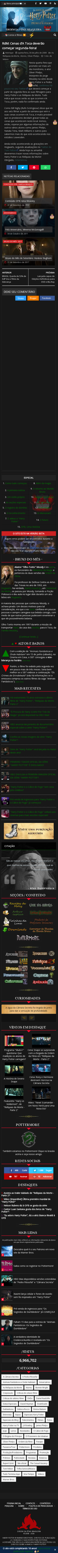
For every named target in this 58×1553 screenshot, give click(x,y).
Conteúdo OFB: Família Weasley (18, 184)
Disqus (21, 298)
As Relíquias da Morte (12, 1387)
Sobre (21, 1506)
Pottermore (24, 1447)
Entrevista (7, 1414)
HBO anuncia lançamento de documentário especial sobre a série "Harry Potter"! (32, 726)
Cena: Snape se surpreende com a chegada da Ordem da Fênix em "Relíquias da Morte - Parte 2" (41, 1054)
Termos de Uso (30, 1508)
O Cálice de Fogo (40, 1431)
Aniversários (10, 213)
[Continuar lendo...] (28, 636)
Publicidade (19, 1458)
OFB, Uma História (30, 526)
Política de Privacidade (41, 1506)
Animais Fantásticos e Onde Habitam (19, 1382)
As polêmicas (44, 502)
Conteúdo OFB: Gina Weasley (20, 200)
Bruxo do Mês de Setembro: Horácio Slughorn (28, 258)
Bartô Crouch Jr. (33, 588)
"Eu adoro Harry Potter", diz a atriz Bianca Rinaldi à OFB (28, 1216)
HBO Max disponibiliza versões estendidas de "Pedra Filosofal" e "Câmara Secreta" (35, 1281)
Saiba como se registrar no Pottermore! (34, 1265)
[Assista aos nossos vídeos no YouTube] (45, 3)
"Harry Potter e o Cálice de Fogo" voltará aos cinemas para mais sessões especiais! (33, 813)
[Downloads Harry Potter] (14, 930)
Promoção (44, 1452)
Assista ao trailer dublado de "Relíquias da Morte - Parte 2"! (27, 1194)
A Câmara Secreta (11, 1376)
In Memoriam (44, 513)
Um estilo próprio (16, 497)
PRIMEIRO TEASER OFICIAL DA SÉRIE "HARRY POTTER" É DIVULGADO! (29, 763)
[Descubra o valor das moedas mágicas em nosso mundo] (42, 930)
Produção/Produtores (12, 1452)
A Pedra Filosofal (29, 1376)
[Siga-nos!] (40, 3)
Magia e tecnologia (44, 497)
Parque (39, 1441)
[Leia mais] (26, 660)
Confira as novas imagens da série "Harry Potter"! (31, 738)
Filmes (40, 1420)
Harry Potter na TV (11, 1425)
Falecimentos (28, 1420)
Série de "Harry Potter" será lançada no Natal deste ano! (33, 751)
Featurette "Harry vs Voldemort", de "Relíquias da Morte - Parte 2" (14, 1106)
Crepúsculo (8, 1393)
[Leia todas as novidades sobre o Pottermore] (29, 938)
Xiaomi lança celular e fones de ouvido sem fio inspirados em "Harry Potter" (33, 1295)
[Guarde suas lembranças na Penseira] (42, 905)
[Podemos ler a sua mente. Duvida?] (42, 913)
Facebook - (47, 298)
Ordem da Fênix (25, 1441)
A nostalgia (44, 507)
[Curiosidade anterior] (24, 1017)
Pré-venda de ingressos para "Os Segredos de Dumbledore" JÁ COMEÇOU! (34, 1310)
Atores (23, 56)
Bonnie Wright (42, 1387)
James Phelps (42, 1425)
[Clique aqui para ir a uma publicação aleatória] (28, 831)
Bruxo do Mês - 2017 (13, 241)
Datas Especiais (10, 1404)
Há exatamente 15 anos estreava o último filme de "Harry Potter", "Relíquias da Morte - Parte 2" (32, 701)
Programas (31, 1452)
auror (52, 567)
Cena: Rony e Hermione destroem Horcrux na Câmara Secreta (41, 1080)
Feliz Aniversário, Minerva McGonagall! (24, 229)
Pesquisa (9, 1506)
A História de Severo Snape (14, 1080)
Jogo (5, 1431)
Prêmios (6, 1458)
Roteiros (43, 1458)
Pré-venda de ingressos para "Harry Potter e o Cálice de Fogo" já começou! (32, 801)
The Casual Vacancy (38, 1463)
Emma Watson (39, 1409)
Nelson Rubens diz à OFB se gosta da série (24, 1205)
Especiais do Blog (10, 1420)
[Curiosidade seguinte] (32, 1017)
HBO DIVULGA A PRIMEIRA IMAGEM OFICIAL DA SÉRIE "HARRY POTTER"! (33, 776)
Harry (16, 627)
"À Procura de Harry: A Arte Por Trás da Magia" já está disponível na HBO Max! (30, 713)
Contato (30, 1503)
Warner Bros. (9, 1479)
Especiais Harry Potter (34, 1414)
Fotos (49, 1420)
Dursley (36, 627)
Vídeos (41, 1474)
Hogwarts (6, 588)
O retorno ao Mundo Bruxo (43, 490)
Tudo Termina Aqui (11, 1474)
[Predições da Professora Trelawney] (42, 921)
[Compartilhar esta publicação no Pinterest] (34, 167)
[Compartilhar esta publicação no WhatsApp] (45, 167)
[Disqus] (28, 344)
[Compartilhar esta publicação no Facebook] (11, 167)
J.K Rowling (27, 1425)
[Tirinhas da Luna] (14, 921)
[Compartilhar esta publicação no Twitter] (23, 167)
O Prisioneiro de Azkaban (37, 1436)
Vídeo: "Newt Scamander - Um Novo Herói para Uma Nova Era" (41, 1105)
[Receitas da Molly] (15, 905)
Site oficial (21, 1463)
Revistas (31, 1458)
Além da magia (43, 483)
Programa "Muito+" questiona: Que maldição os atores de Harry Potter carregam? (14, 1054)
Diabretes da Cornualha (42, 547)
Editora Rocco (23, 1409)
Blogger (33, 298)
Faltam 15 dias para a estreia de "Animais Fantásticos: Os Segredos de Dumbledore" (34, 1325)
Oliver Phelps (33, 56)
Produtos (37, 1447)
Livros (13, 1431)
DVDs (30, 1398)
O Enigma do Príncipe (12, 1436)
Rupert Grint (8, 1463)
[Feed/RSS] (55, 3)
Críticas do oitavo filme (27, 1393)
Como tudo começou (16, 483)
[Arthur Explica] (15, 913)
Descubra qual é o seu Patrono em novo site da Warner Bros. (34, 1251)
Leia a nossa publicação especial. (32, 1550)
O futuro (44, 519)
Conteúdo (45, 1503)
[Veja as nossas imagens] (50, 3)
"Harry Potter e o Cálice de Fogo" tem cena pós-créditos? (32, 788)
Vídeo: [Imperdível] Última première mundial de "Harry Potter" (25, 1200)
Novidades (25, 1431)
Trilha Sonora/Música (26, 1468)
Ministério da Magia (43, 570)
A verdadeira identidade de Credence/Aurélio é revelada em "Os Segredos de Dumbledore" (32, 1340)
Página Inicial (14, 1503)
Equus (18, 1414)
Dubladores (8, 1409)
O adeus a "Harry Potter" (16, 520)
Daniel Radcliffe (43, 1398)
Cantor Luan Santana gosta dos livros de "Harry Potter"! (26, 1210)
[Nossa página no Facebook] (36, 3)
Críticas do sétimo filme (13, 1398)
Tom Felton (8, 1468)
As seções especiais (16, 502)
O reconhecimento (16, 513)
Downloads (42, 1404)
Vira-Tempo (29, 1474)
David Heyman (26, 1404)
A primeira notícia (16, 490)
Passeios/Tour (9, 1447)
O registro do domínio (16, 507)
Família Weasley (9, 630)
